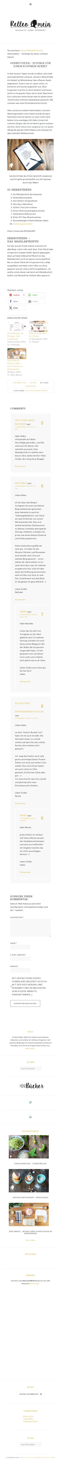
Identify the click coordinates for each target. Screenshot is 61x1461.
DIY (26, 390)
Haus (31, 390)
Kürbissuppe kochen (23, 224)
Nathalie (21, 483)
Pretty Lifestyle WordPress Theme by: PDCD (38, 1457)
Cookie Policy (28, 1419)
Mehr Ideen (30, 1240)
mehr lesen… (30, 1048)
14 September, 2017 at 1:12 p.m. (25, 428)
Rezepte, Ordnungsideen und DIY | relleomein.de (30, 26)
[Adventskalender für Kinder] (38, 326)
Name (13, 943)
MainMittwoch (41, 390)
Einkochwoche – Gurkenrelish (31, 1163)
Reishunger (34, 1283)
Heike (23, 611)
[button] (17, 294)
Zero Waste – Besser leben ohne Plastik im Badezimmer (30, 1232)
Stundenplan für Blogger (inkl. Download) (15, 336)
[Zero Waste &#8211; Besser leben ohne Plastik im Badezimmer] (16, 353)
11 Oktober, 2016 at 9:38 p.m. (28, 819)
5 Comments (30, 386)
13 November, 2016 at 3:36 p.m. (25, 487)
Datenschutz (28, 1416)
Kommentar (17, 917)
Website (14, 966)
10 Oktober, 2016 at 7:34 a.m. (26, 718)
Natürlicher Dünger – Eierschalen (30, 1197)
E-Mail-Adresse (18, 955)
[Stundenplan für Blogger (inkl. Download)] (16, 326)
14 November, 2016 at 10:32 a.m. (28, 616)
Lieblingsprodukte (30, 1421)
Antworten (20, 466)
